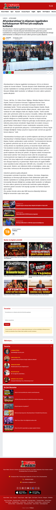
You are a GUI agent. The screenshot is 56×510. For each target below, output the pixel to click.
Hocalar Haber (30, 502)
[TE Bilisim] (7, 231)
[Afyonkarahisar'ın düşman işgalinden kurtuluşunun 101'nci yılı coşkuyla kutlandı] (28, 56)
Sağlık (33, 11)
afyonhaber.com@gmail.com (29, 482)
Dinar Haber (8, 502)
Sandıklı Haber (19, 503)
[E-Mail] (13, 234)
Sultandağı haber (44, 503)
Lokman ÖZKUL (15, 350)
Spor (12, 11)
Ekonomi (40, 497)
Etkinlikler (50, 497)
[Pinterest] (23, 488)
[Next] (33, 488)
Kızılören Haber (11, 503)
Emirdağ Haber (15, 502)
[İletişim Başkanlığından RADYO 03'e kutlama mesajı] (40, 268)
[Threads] (30, 488)
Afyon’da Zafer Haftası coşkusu (12, 294)
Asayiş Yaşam (26, 11)
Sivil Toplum (46, 11)
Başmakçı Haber (17, 500)
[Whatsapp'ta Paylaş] (9, 72)
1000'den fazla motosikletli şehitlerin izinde (40, 257)
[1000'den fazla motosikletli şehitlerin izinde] (40, 249)
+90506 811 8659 (29, 479)
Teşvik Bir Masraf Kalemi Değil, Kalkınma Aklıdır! (24, 359)
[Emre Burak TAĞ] (7, 358)
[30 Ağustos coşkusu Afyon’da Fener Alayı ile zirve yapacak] (15, 249)
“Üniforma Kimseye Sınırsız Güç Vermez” (39, 294)
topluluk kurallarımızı (17, 329)
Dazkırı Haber (48, 500)
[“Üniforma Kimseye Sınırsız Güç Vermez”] (40, 286)
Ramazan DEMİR (15, 364)
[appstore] (21, 492)
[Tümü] (51, 340)
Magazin (45, 497)
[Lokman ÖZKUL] (7, 351)
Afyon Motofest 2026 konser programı (14, 276)
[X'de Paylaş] (7, 72)
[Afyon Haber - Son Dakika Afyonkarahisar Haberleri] (11, 6)
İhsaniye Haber (38, 502)
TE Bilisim (14, 230)
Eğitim (39, 11)
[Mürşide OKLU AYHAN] (7, 379)
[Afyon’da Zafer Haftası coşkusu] (15, 286)
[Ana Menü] (52, 6)
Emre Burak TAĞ (15, 357)
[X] (20, 488)
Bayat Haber (24, 500)
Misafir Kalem (15, 371)
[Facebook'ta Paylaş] (4, 72)
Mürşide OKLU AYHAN (17, 378)
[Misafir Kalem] (7, 372)
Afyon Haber (5, 11)
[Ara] (50, 6)
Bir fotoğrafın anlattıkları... (18, 373)
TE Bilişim (31, 507)
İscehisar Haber (46, 502)
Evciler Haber (23, 502)
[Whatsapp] (36, 488)
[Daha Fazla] (12, 72)
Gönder (7, 324)
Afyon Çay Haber (8, 500)
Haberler (5, 18)
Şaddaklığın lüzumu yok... (18, 352)
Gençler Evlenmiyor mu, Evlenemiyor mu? (22, 381)
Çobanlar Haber (40, 500)
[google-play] (34, 492)
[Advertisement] (28, 445)
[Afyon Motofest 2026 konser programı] (15, 268)
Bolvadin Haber (32, 500)
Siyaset (17, 11)
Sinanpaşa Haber (28, 503)
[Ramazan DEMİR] (7, 365)
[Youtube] (28, 488)
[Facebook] (17, 488)
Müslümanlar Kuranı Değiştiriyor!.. (20, 366)
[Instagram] (25, 488)
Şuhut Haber (36, 503)
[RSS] (38, 488)
